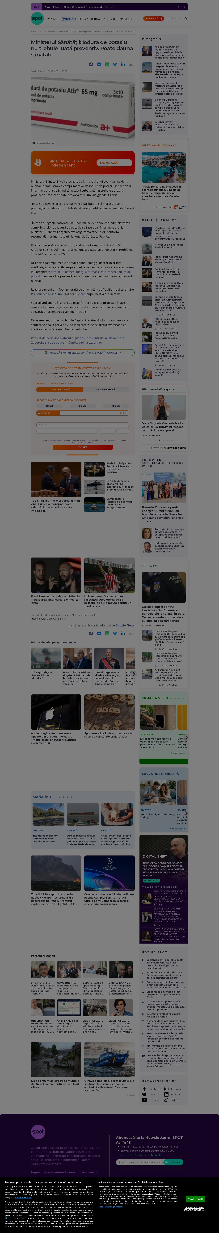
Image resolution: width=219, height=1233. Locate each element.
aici (6, 1218)
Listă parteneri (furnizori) (110, 1207)
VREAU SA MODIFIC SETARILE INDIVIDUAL (195, 1208)
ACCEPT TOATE (196, 1198)
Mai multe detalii (23, 1197)
